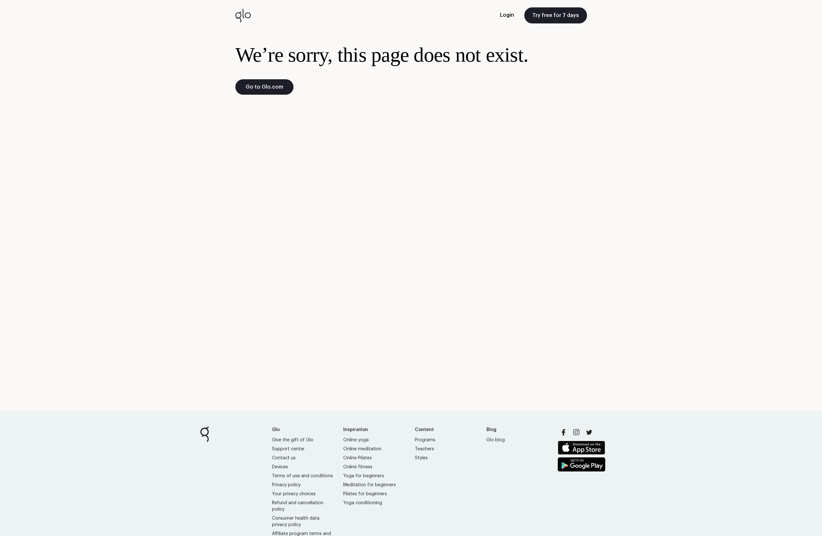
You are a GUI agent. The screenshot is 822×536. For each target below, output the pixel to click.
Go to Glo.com (264, 87)
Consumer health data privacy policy (295, 521)
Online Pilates (357, 458)
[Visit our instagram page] (576, 432)
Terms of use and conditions (302, 476)
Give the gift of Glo (292, 440)
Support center (288, 449)
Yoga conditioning (362, 503)
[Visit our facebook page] (563, 432)
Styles (421, 458)
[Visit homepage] (243, 15)
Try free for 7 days (555, 15)
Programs (425, 440)
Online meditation (362, 449)
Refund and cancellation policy (297, 506)
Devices (280, 467)
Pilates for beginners (365, 494)
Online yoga (356, 440)
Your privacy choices (294, 494)
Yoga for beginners (363, 476)
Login (507, 15)
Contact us (284, 458)
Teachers (424, 449)
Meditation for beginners (369, 485)
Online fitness (357, 467)
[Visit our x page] (589, 432)
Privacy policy (286, 485)
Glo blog (495, 440)
